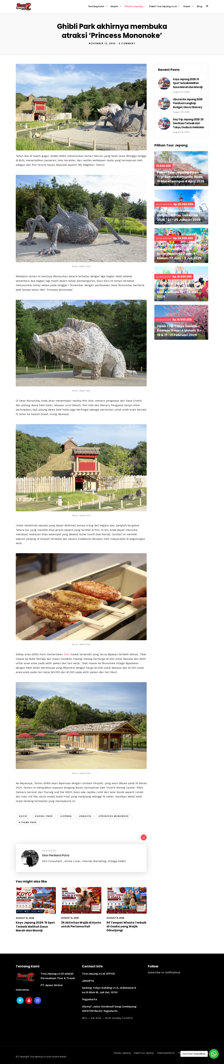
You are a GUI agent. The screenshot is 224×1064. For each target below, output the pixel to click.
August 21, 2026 (25, 918)
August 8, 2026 (70, 917)
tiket (66, 654)
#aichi (23, 816)
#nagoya (85, 816)
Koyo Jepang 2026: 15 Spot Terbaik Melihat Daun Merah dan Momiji (35, 926)
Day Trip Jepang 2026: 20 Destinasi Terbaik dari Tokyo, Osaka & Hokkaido (188, 123)
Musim (114, 6)
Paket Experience (166, 1052)
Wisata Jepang (133, 6)
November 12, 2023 (102, 43)
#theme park (28, 822)
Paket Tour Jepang (144, 1052)
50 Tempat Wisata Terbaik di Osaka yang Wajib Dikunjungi (126, 926)
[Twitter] (20, 1000)
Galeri (186, 6)
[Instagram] (37, 1000)
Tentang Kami (96, 6)
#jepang (66, 816)
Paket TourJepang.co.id (163, 6)
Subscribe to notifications (164, 972)
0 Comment (127, 43)
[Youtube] (28, 1000)
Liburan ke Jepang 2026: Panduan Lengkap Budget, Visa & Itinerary (188, 103)
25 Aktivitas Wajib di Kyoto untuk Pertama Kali (81, 924)
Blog (199, 6)
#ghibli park (44, 816)
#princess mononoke (114, 816)
